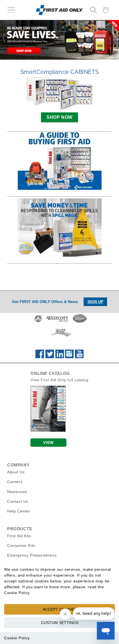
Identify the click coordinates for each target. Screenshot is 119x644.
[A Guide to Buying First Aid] (59, 161)
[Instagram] (69, 357)
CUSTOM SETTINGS (59, 622)
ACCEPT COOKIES (60, 609)
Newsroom (17, 491)
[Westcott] (57, 322)
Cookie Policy (17, 638)
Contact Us (17, 501)
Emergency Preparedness (31, 555)
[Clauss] (80, 322)
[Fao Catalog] (48, 430)
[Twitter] (49, 357)
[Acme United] (38, 322)
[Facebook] (39, 357)
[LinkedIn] (59, 357)
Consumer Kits (21, 545)
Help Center (18, 511)
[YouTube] (79, 357)
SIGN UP (95, 301)
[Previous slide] (3, 37)
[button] (11, 10)
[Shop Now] (59, 40)
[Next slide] (116, 37)
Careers (14, 481)
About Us (16, 472)
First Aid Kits (19, 536)
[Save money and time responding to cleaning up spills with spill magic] (59, 227)
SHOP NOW (59, 117)
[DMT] (60, 336)
